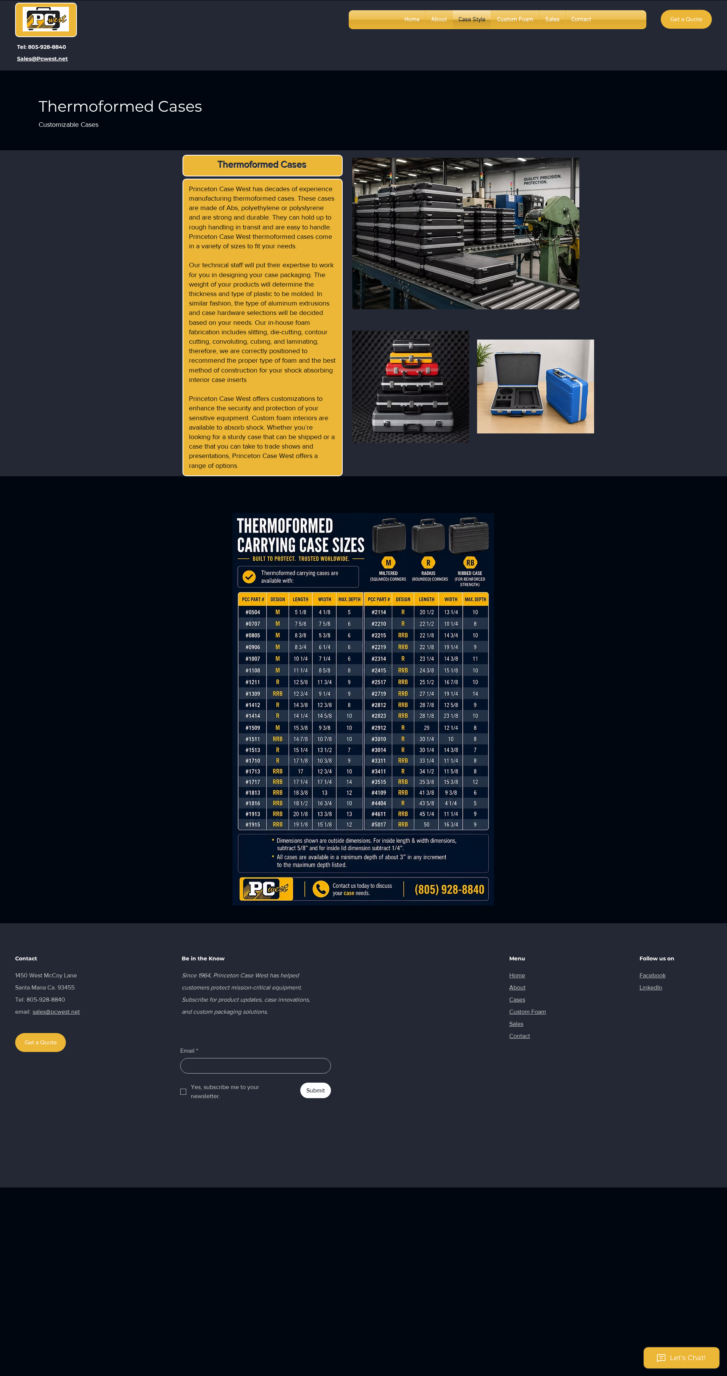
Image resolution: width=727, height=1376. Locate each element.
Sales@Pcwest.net (42, 58)
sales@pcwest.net (56, 1011)
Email (189, 1050)
